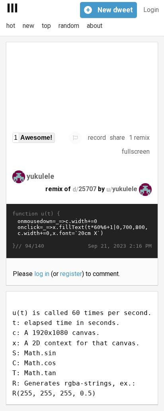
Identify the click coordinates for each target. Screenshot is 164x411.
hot (10, 25)
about (94, 25)
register (71, 274)
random (69, 25)
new (28, 25)
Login (151, 10)
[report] (75, 137)
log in (41, 274)
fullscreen (136, 151)
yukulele (40, 176)
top (46, 25)
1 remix (139, 137)
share (117, 137)
